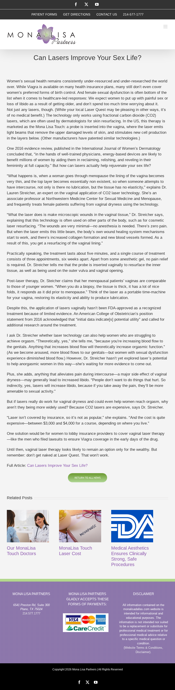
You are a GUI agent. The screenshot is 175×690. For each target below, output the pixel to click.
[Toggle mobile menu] (165, 26)
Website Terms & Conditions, (144, 647)
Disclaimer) (143, 652)
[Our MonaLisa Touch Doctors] (28, 526)
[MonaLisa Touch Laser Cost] (80, 526)
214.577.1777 (31, 613)
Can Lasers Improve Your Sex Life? (57, 465)
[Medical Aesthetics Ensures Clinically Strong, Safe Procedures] (132, 526)
